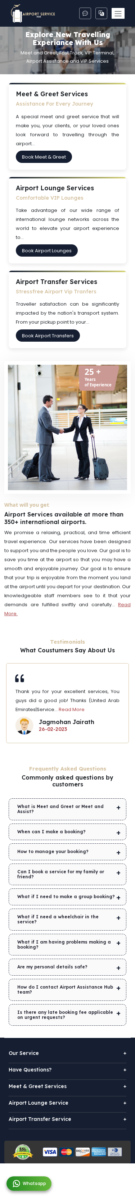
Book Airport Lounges (47, 250)
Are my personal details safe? (52, 967)
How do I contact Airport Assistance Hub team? (65, 989)
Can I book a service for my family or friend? (60, 874)
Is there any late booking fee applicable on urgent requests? (65, 1015)
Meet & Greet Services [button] (67, 1086)
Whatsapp (34, 1183)
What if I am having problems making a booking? (64, 944)
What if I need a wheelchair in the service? (58, 919)
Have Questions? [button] (67, 1070)
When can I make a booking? (51, 831)
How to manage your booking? (53, 851)
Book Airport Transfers (48, 335)
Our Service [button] (67, 1053)
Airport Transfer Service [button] (67, 1119)
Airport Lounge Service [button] (67, 1103)
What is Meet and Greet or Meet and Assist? (60, 809)
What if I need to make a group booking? (66, 896)
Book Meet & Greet (44, 157)
